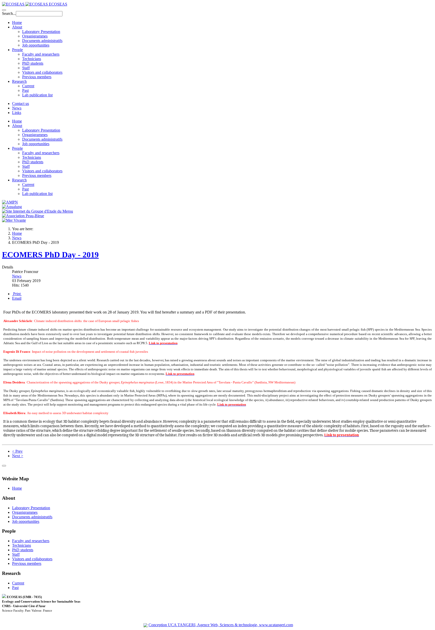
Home (17, 22)
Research (19, 81)
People (17, 50)
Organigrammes (35, 36)
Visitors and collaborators (42, 72)
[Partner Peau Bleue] (23, 216)
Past (25, 90)
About (17, 27)
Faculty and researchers (40, 54)
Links (16, 112)
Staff (26, 68)
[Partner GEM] (37, 211)
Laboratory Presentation (41, 31)
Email (16, 298)
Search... (9, 13)
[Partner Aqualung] (12, 207)
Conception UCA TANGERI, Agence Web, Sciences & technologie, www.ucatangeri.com (221, 625)
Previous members (36, 77)
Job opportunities (35, 45)
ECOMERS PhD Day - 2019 (50, 254)
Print (17, 294)
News (16, 108)
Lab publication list (37, 95)
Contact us (20, 103)
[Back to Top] (4, 465)
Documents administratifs (42, 40)
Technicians (31, 59)
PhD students (32, 63)
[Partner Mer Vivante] (14, 220)
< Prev (17, 451)
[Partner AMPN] (10, 202)
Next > (17, 456)
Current (28, 86)
